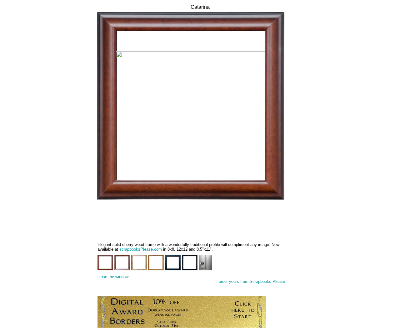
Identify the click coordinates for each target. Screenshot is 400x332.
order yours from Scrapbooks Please (252, 281)
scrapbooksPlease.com (140, 249)
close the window (113, 276)
